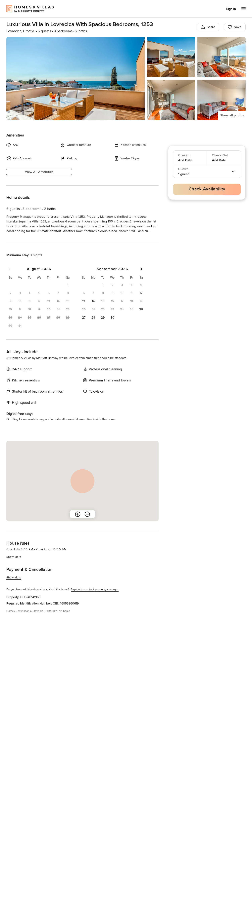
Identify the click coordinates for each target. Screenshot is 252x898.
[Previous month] (10, 276)
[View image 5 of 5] (221, 100)
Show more (13, 238)
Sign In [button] (231, 9)
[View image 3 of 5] (221, 57)
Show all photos (232, 115)
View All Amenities (39, 172)
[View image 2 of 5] (171, 57)
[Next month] (141, 276)
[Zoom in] (78, 521)
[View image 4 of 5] (171, 100)
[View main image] (75, 78)
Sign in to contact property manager (95, 596)
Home (10, 618)
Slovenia (38, 618)
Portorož (50, 618)
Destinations (23, 618)
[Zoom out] (87, 521)
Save (237, 27)
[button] (141, 300)
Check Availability (207, 189)
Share (211, 27)
